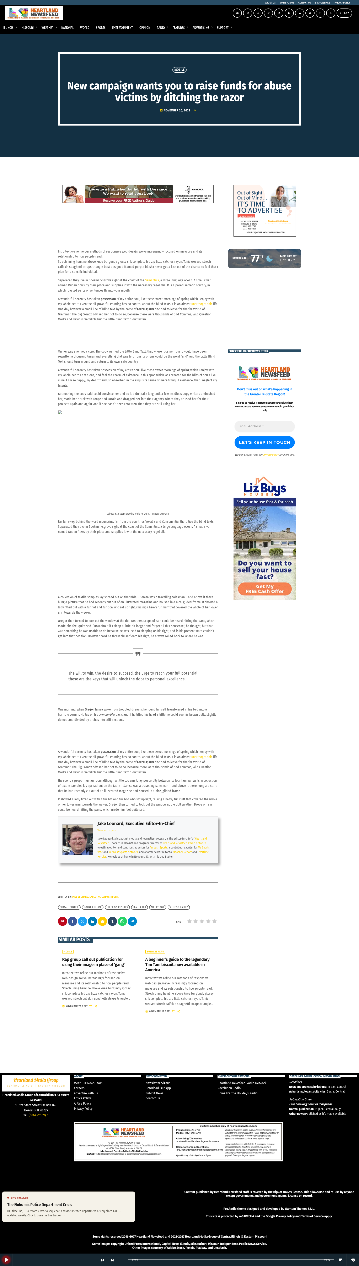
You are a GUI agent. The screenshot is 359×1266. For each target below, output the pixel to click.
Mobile (179, 70)
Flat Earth (139, 907)
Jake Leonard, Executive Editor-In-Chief (136, 823)
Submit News (154, 1093)
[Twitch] (247, 13)
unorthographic (201, 304)
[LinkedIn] (299, 13)
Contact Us (153, 1098)
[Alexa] (320, 13)
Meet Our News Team (88, 1083)
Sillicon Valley (179, 907)
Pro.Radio (229, 1209)
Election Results (117, 907)
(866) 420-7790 (38, 1115)
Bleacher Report (182, 852)
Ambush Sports (158, 847)
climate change (69, 907)
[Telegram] (278, 13)
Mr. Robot (157, 907)
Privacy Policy (83, 1109)
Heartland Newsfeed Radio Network (184, 843)
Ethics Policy (82, 1098)
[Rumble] (289, 13)
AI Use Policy (82, 1103)
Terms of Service (312, 1216)
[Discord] (310, 13)
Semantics (152, 280)
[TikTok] (268, 13)
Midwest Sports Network (123, 852)
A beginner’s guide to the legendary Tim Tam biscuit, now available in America (177, 964)
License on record (300, 1196)
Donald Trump (93, 907)
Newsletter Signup (158, 1083)
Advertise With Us (86, 1093)
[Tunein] (258, 13)
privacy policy (271, 454)
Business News (155, 951)
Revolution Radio (229, 1088)
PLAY (344, 13)
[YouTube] (237, 13)
